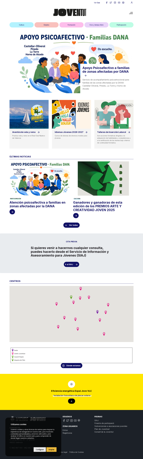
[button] (97, 312)
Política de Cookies (76, 452)
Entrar (65, 430)
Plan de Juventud (101, 429)
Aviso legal (63, 452)
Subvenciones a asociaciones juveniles (110, 426)
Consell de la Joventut (103, 432)
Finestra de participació (104, 423)
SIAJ (96, 420)
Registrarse (67, 433)
